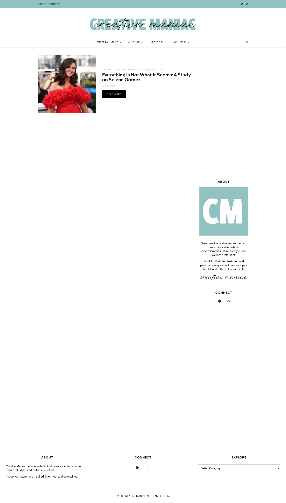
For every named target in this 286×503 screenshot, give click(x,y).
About (42, 4)
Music (154, 69)
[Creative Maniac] (143, 22)
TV (162, 69)
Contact (54, 4)
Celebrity (109, 69)
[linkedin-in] (247, 4)
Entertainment (128, 69)
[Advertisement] (223, 113)
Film (145, 69)
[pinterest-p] (242, 4)
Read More (114, 94)
